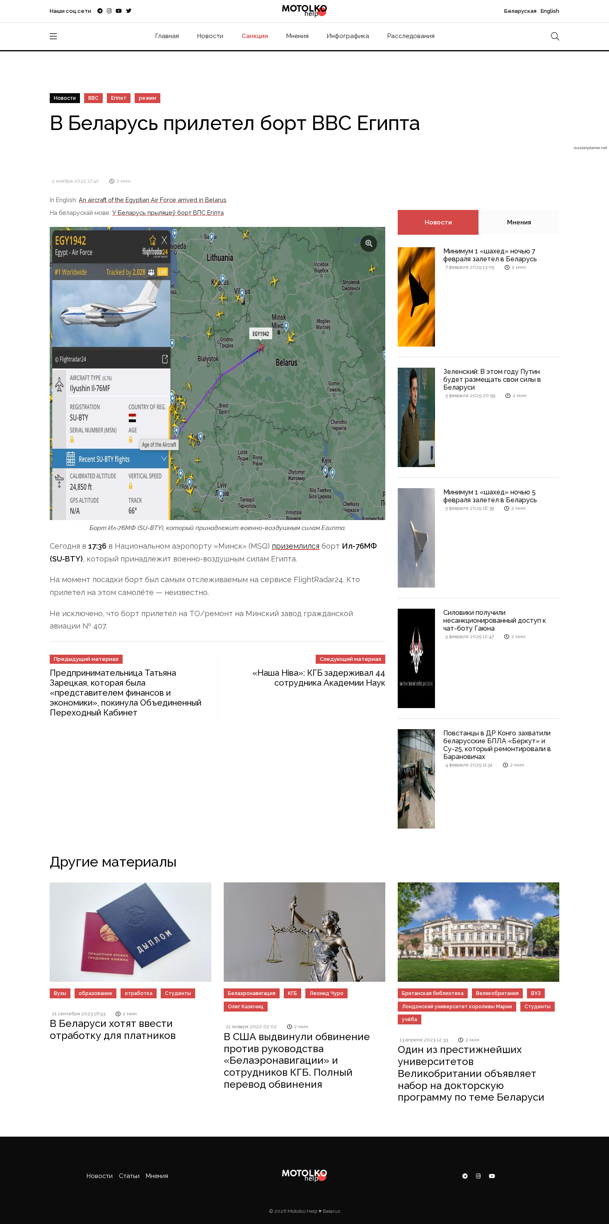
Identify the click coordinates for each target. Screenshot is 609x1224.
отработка (138, 993)
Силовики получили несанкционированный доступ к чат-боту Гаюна (494, 620)
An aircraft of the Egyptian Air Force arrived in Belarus (153, 199)
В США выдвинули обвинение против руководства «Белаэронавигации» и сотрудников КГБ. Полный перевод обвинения (297, 1060)
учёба (409, 1019)
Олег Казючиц (245, 1007)
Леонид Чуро (326, 993)
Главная (167, 36)
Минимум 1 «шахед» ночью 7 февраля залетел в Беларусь (490, 255)
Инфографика (348, 36)
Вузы (60, 993)
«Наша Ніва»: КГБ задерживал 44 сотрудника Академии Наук (318, 678)
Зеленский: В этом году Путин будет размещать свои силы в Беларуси (492, 379)
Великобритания (497, 993)
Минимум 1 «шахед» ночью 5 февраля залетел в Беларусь (490, 496)
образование (95, 993)
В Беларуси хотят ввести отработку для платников (113, 1029)
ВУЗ (536, 993)
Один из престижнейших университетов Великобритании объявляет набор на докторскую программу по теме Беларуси (471, 1073)
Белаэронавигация (252, 993)
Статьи (129, 1176)
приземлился (295, 546)
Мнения (297, 36)
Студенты (178, 993)
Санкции (255, 36)
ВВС (93, 98)
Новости (210, 36)
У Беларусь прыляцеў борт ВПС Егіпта (168, 212)
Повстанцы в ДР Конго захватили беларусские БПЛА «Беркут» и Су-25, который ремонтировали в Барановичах (497, 745)
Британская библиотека (433, 993)
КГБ (292, 993)
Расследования (411, 36)
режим (147, 98)
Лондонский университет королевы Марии (457, 1007)
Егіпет (118, 98)
